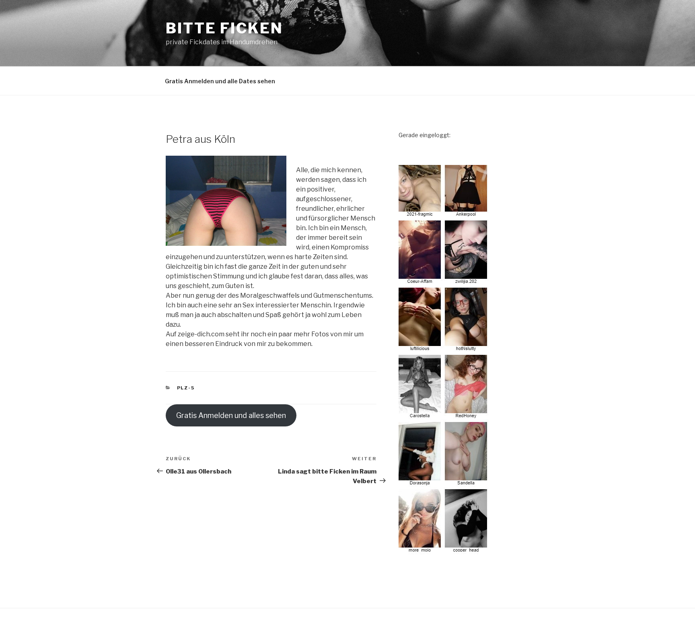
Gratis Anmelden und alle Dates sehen (220, 81)
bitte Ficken (224, 28)
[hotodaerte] (444, 552)
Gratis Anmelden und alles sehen (231, 415)
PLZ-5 (186, 388)
